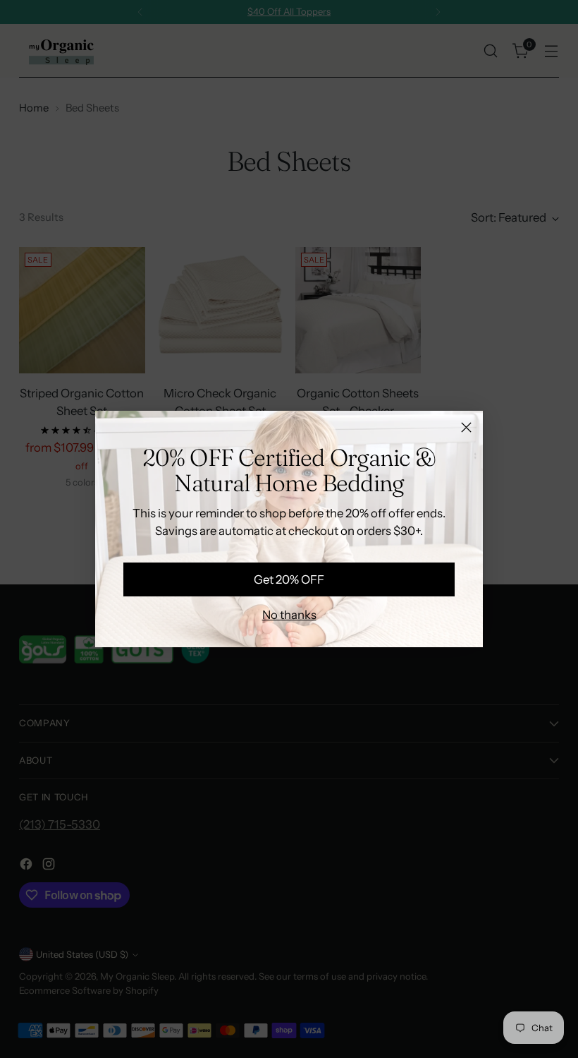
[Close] (466, 427)
